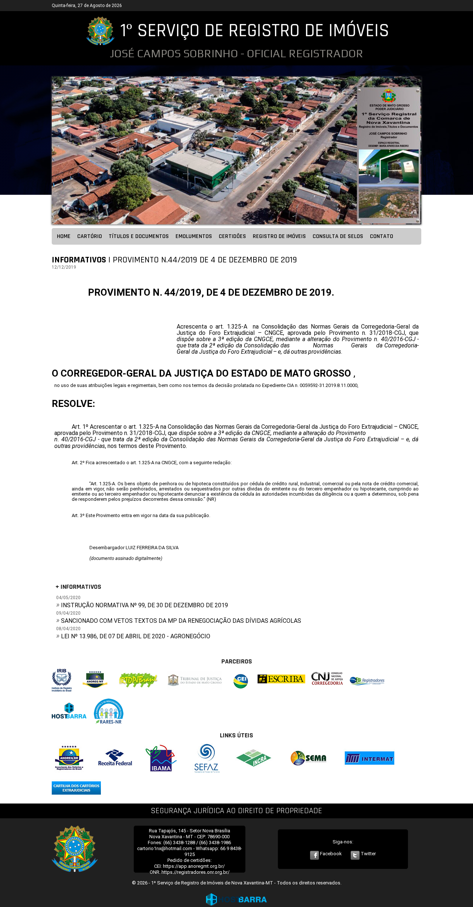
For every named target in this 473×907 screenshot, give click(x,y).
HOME (64, 236)
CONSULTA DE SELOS (338, 236)
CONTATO (381, 236)
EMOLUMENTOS (194, 236)
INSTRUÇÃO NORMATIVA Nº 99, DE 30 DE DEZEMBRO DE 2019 (144, 605)
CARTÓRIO (89, 236)
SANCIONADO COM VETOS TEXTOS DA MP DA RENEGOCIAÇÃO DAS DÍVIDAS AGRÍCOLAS (181, 620)
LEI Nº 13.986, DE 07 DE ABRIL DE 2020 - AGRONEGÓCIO (135, 636)
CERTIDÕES (232, 236)
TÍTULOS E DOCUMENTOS (139, 236)
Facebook (330, 853)
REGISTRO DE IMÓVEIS (279, 236)
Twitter (368, 853)
